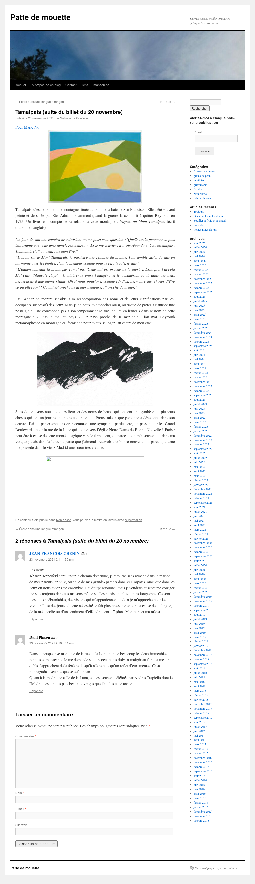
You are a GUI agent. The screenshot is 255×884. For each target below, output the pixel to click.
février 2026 (201, 270)
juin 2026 (199, 252)
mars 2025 (200, 319)
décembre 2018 (203, 650)
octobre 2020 (201, 552)
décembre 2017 (203, 704)
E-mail (20, 809)
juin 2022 (199, 462)
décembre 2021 (203, 489)
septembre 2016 (203, 771)
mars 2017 (200, 744)
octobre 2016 (201, 767)
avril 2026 (200, 261)
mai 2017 (199, 735)
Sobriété (198, 225)
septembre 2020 (203, 556)
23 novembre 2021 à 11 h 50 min (51, 559)
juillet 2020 (200, 565)
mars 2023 (200, 422)
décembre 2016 (203, 758)
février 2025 (201, 323)
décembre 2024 (203, 332)
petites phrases (202, 198)
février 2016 (201, 802)
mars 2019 (200, 637)
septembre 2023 (203, 395)
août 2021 (199, 507)
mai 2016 (199, 789)
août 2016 (199, 776)
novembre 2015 (203, 816)
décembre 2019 (203, 596)
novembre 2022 (203, 440)
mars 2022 (200, 476)
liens (85, 84)
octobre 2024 (201, 341)
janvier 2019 (201, 646)
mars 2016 (200, 798)
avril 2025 (200, 314)
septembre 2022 (203, 449)
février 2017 (201, 749)
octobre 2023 (201, 391)
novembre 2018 (203, 655)
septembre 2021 (203, 502)
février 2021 (201, 534)
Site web (21, 825)
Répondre (36, 619)
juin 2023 (199, 408)
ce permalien (133, 520)
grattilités (199, 180)
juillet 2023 (200, 404)
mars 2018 (200, 690)
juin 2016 (199, 784)
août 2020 (199, 561)
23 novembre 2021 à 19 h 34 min (51, 643)
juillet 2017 (200, 726)
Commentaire (25, 736)
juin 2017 (199, 731)
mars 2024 (200, 368)
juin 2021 (199, 516)
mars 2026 (200, 265)
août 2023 (199, 399)
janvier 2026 (201, 274)
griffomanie (200, 185)
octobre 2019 (201, 605)
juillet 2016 (200, 780)
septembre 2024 (203, 346)
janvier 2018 (201, 699)
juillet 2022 (200, 458)
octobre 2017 (201, 713)
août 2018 (199, 668)
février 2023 (201, 426)
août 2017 (199, 722)
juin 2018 (199, 677)
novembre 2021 (203, 493)
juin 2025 (199, 305)
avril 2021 (200, 525)
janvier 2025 (201, 328)
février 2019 (201, 641)
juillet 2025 (200, 301)
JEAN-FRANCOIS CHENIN (54, 553)
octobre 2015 (201, 820)
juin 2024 (199, 355)
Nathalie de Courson (74, 118)
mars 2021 (200, 529)
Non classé (63, 520)
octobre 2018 (201, 659)
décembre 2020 (203, 543)
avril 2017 (200, 740)
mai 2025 (199, 310)
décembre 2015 (203, 811)
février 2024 (201, 373)
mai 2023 (199, 413)
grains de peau (202, 176)
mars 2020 (200, 583)
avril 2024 (200, 364)
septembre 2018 (203, 664)
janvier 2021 (201, 538)
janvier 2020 (201, 592)
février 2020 (201, 587)
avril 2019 (200, 632)
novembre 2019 (203, 601)
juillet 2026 (200, 247)
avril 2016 (200, 793)
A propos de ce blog (46, 84)
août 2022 (199, 453)
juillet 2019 (200, 619)
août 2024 (199, 350)
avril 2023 (200, 417)
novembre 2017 (203, 708)
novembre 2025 (203, 283)
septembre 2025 (203, 292)
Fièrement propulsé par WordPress (216, 868)
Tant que (167, 101)
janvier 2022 (201, 485)
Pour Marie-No (27, 127)
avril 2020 (200, 579)
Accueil (21, 84)
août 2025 (199, 296)
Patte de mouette (40, 16)
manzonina (101, 84)
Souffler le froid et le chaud (210, 220)
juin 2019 (199, 623)
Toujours (199, 211)
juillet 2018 (200, 673)
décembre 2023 (203, 382)
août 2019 (199, 614)
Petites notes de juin (205, 229)
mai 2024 (199, 359)
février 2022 (201, 480)
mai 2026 (199, 256)
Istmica (198, 189)
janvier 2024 (201, 377)
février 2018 (201, 695)
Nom (19, 793)
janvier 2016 (201, 807)
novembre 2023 (203, 386)
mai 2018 (199, 682)
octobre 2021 (201, 498)
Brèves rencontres (204, 171)
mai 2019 (199, 628)
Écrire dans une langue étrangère (40, 101)
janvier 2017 (201, 753)
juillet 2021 (200, 511)
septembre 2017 (203, 717)
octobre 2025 (201, 288)
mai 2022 (199, 467)
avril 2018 (200, 686)
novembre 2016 (203, 762)
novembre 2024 (203, 337)
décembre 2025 (203, 279)
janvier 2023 (201, 431)
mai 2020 (199, 574)
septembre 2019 (203, 610)
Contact (71, 84)
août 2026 (199, 243)
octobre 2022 (201, 444)
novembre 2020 (203, 547)
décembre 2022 (203, 435)
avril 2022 (200, 471)
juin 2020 (199, 570)
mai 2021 (199, 520)
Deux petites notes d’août (209, 216)
